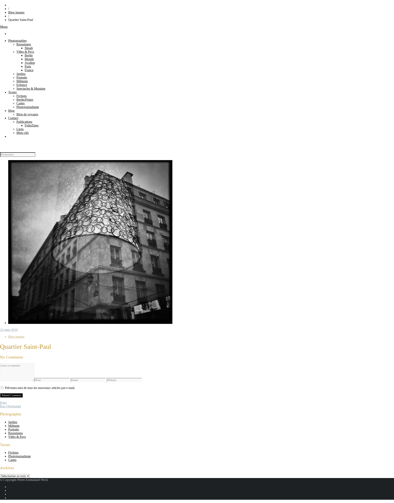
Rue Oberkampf (10, 406)
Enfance (21, 85)
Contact (13, 118)
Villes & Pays (25, 51)
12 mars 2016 (9, 329)
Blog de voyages (27, 114)
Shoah (29, 48)
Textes (12, 92)
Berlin (29, 55)
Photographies (17, 40)
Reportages (23, 44)
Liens (20, 129)
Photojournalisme (27, 107)
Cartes (20, 103)
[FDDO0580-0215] (90, 322)
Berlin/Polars (24, 99)
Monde (29, 59)
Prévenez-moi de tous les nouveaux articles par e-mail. (40, 388)
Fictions (21, 96)
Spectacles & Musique (30, 88)
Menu (4, 26)
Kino (3, 402)
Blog (11, 110)
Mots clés (22, 133)
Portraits (21, 77)
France (29, 70)
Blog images (16, 12)
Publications (24, 121)
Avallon (30, 62)
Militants (22, 81)
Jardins (20, 74)
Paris (28, 66)
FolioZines (32, 125)
